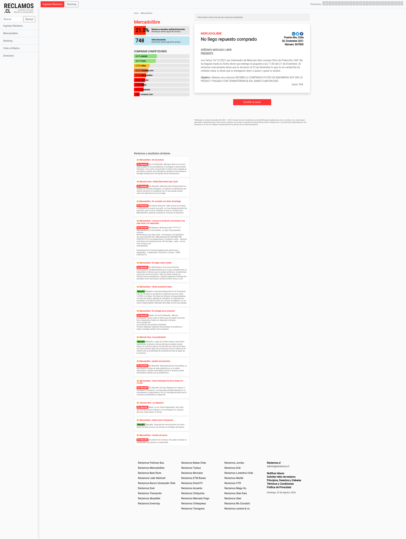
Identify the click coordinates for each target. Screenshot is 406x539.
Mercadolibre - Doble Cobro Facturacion (156, 420)
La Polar (144, 80)
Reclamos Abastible (149, 498)
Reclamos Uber (232, 498)
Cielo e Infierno (11, 48)
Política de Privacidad (279, 487)
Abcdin (144, 56)
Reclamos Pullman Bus (151, 462)
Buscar (29, 19)
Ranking (7, 40)
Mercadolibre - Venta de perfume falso (155, 287)
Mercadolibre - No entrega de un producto (157, 311)
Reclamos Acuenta (191, 488)
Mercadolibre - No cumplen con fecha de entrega (160, 201)
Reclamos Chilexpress (193, 503)
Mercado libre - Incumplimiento (152, 337)
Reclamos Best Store (149, 472)
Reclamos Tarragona (193, 508)
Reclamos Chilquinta (192, 493)
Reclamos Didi (232, 467)
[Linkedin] (294, 33)
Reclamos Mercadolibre (151, 467)
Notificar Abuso (275, 473)
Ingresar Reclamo (13, 25)
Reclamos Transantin (150, 493)
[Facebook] (302, 33)
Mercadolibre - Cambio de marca (153, 435)
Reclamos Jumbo (234, 462)
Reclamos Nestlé (233, 478)
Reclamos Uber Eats (235, 493)
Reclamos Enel (146, 488)
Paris (143, 61)
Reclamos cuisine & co (237, 508)
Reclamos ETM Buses (193, 478)
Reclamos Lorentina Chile (238, 472)
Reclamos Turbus (191, 467)
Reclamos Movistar (192, 472)
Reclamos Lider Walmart (151, 478)
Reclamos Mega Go (235, 488)
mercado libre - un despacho (151, 403)
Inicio (136, 13)
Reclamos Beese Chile (193, 462)
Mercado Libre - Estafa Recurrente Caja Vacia (158, 182)
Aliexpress (145, 90)
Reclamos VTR (232, 483)
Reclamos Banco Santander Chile (156, 483)
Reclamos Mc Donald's (237, 503)
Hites (143, 66)
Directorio (8, 55)
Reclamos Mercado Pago (195, 498)
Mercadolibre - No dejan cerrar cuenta (155, 263)
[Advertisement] (19, 110)
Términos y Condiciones (280, 483)
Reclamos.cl (274, 462)
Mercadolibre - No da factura (151, 160)
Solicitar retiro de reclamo (281, 476)
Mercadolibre (10, 33)
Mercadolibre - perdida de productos (154, 361)
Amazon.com (147, 94)
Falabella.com (147, 70)
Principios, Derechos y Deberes (284, 480)
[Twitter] (298, 33)
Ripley (143, 85)
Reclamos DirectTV (192, 483)
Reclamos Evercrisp (149, 503)
